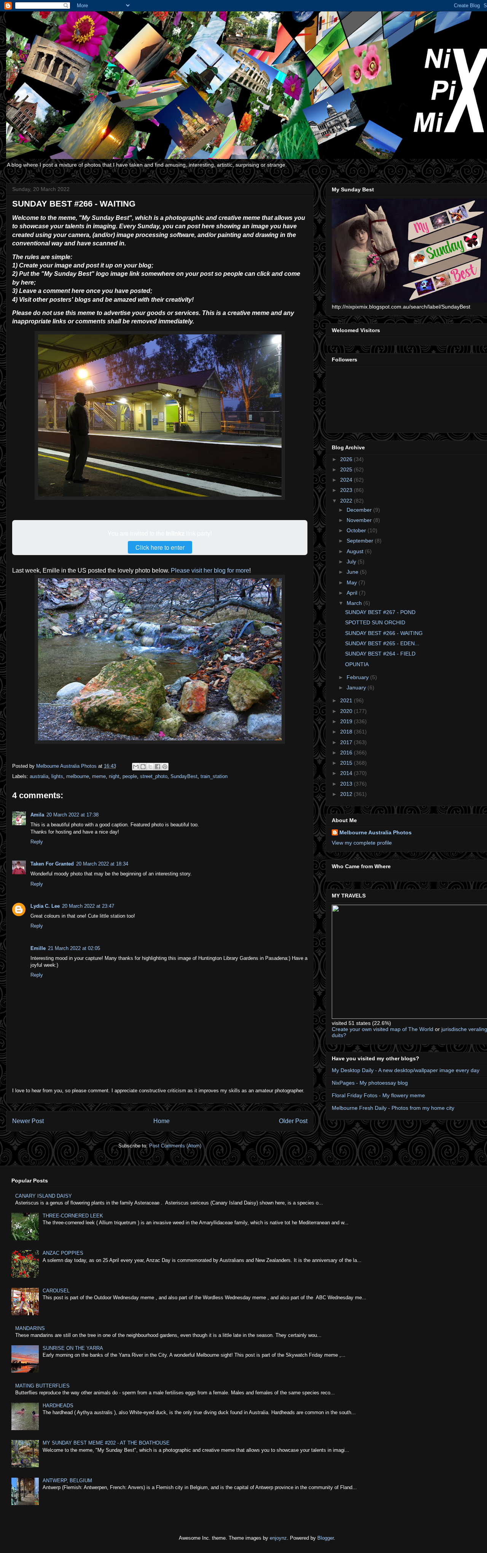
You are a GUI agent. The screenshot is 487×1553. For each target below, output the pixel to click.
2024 (347, 480)
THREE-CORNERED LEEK (73, 1216)
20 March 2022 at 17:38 (72, 815)
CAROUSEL (56, 1291)
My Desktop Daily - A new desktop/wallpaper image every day (405, 1070)
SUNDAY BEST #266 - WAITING (384, 633)
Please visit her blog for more (209, 570)
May (352, 582)
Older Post (293, 1121)
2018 (347, 732)
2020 (347, 711)
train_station (214, 776)
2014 (347, 773)
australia (39, 776)
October (357, 530)
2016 (347, 752)
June (353, 572)
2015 (347, 763)
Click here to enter (160, 547)
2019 (347, 721)
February (358, 677)
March (355, 603)
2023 (347, 490)
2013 (347, 784)
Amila (37, 815)
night (114, 776)
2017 (347, 742)
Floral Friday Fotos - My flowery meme (378, 1095)
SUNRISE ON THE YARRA (73, 1348)
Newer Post (28, 1121)
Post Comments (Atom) (175, 1146)
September (361, 541)
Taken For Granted (52, 864)
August (356, 551)
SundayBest (183, 776)
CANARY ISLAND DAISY (43, 1196)
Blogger (325, 1538)
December (360, 510)
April (353, 593)
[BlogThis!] (143, 766)
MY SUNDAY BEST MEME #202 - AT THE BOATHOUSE (106, 1443)
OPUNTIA (357, 664)
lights (57, 776)
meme (99, 776)
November (360, 520)
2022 (347, 501)
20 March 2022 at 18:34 (102, 864)
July (352, 562)
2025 (347, 469)
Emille (38, 948)
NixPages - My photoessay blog (370, 1083)
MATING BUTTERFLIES (42, 1386)
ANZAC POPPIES (63, 1253)
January (357, 687)
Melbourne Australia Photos (375, 832)
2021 (347, 700)
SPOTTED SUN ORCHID (375, 622)
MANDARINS (30, 1328)
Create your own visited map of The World (382, 1029)
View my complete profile (362, 843)
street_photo (153, 776)
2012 (347, 794)
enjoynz (278, 1538)
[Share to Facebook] (157, 766)
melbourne (77, 776)
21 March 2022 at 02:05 (74, 948)
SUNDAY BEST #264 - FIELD (380, 654)
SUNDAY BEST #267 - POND (380, 612)
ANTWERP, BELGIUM (67, 1480)
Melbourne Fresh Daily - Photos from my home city (393, 1108)
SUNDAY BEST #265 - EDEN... (382, 643)
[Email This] (136, 766)
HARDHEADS (58, 1405)
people (130, 776)
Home (161, 1121)
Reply (36, 842)
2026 (347, 459)
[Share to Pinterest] (165, 766)
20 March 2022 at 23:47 (88, 906)
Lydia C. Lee (45, 906)
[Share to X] (150, 766)
